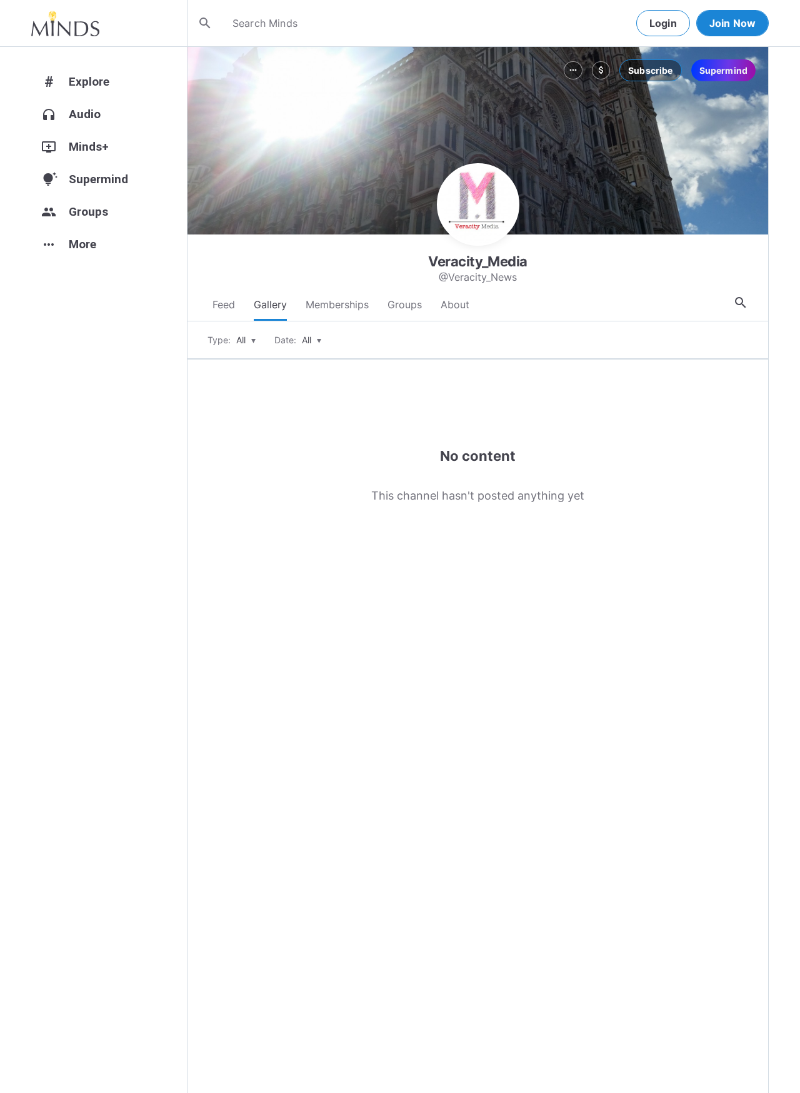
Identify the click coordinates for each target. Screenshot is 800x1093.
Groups (405, 304)
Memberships (337, 304)
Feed (223, 304)
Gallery (270, 304)
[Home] (65, 23)
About (455, 304)
